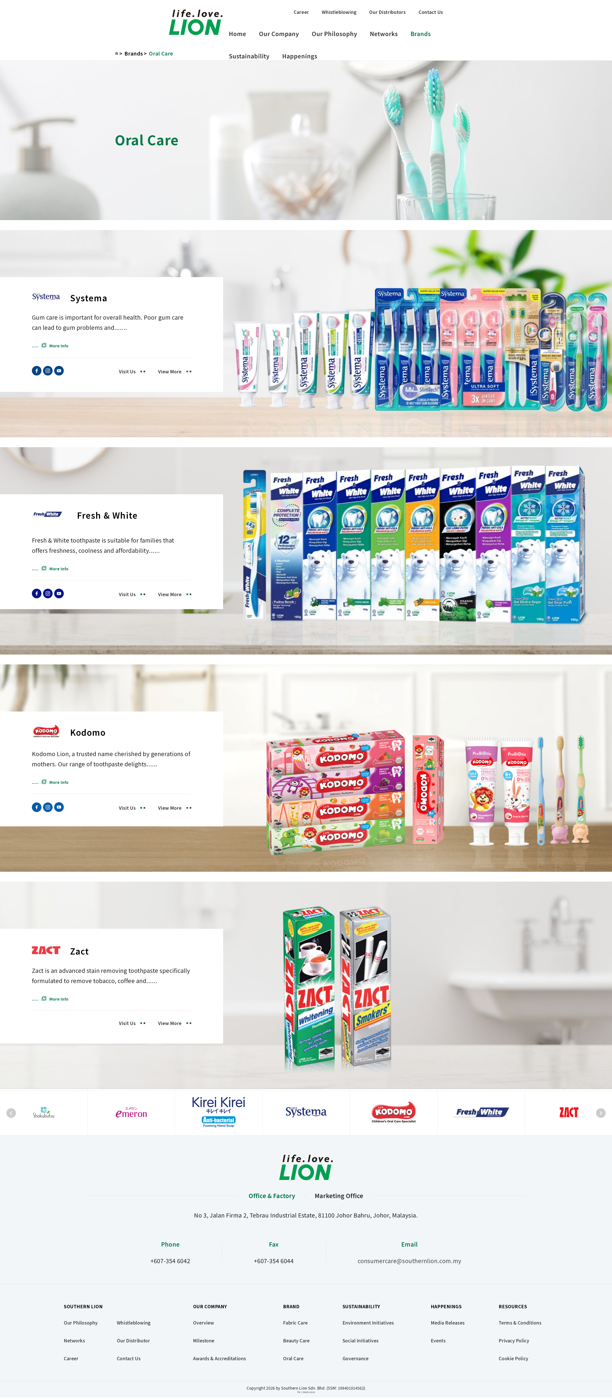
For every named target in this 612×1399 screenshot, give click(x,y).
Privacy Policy (514, 1340)
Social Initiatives (360, 1340)
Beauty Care (296, 1340)
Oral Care (161, 53)
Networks (384, 33)
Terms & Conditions (520, 1322)
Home (237, 33)
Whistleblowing (339, 12)
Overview (203, 1322)
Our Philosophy (334, 33)
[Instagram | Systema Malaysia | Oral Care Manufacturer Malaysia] (48, 373)
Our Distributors (387, 12)
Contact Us (431, 12)
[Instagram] (48, 596)
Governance (355, 1358)
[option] (43, 1113)
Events (438, 1340)
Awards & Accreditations (219, 1358)
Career (301, 12)
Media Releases (448, 1322)
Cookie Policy (513, 1358)
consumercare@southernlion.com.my (409, 1260)
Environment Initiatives (368, 1322)
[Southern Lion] (195, 22)
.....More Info (50, 346)
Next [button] (601, 1113)
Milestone (203, 1340)
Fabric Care (295, 1322)
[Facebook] (36, 596)
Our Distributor (133, 1340)
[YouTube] (59, 596)
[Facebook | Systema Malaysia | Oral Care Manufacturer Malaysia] (36, 373)
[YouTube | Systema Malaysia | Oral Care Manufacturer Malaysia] (59, 373)
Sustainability (249, 56)
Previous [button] (11, 1113)
